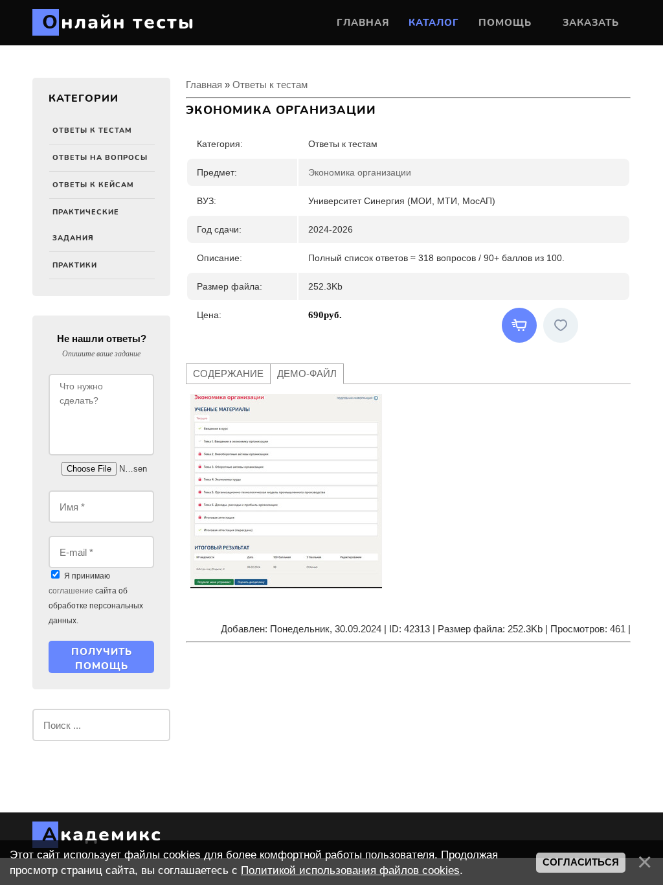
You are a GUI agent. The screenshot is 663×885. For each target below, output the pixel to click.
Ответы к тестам (92, 130)
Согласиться (581, 862)
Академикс (102, 835)
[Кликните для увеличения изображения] (286, 491)
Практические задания (85, 225)
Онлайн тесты (118, 22)
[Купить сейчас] (519, 325)
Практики (74, 265)
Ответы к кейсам (93, 185)
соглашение (71, 590)
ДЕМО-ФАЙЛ (307, 373)
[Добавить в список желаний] (560, 325)
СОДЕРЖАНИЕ (228, 373)
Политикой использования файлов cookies (350, 870)
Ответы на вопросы (100, 158)
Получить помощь (101, 658)
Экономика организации (359, 172)
